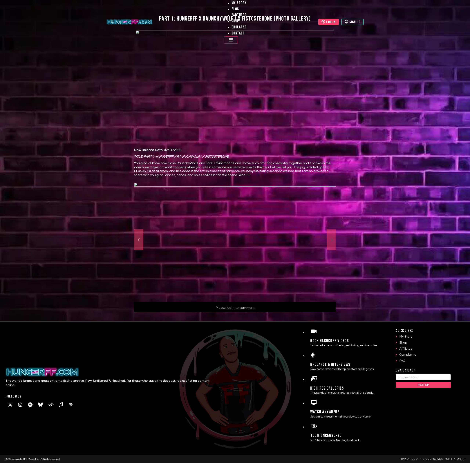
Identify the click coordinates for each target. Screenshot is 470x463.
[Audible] (50, 404)
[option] (235, 239)
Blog (235, 9)
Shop (235, 21)
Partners (239, 15)
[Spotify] (30, 404)
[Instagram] (20, 404)
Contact (238, 33)
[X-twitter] (10, 404)
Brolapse (239, 27)
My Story (239, 3)
